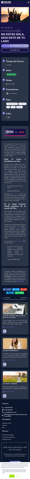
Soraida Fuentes (11, 74)
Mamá (13, 107)
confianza (16, 194)
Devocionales (22, 103)
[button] (7, 289)
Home (2, 27)
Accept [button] (11, 476)
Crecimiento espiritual (12, 103)
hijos (17, 145)
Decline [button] (18, 476)
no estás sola (18, 241)
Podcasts (4, 425)
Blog (9, 27)
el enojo (18, 228)
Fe (8, 107)
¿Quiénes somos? (6, 423)
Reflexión (19, 107)
